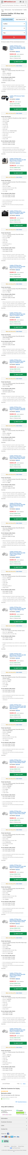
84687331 (18, 1033)
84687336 (18, 364)
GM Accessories (8, 9)
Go (14, 37)
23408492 (18, 611)
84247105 (18, 658)
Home (2, 9)
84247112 (18, 923)
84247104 (18, 710)
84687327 (18, 557)
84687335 (18, 508)
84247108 (18, 815)
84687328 (18, 269)
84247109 (18, 163)
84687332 (18, 460)
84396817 (18, 99)
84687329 (18, 978)
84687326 (18, 411)
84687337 (18, 317)
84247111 (18, 869)
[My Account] (23, 2)
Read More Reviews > (22, 1101)
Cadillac (25, 9)
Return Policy (13, 1146)
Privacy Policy (21, 1146)
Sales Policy (6, 1146)
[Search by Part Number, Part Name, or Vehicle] (25, 5)
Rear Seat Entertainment (17, 9)
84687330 (18, 215)
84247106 (18, 764)
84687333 (18, 51)
